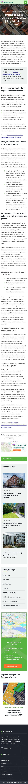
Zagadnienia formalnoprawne (14, 707)
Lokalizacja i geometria (9, 592)
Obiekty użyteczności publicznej (12, 597)
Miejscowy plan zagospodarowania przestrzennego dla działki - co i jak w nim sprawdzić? (14, 425)
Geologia (5, 588)
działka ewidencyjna (11, 435)
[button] (25, 2)
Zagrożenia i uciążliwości (10, 601)
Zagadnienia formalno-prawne (14, 11)
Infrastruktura (7, 584)
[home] (9, 2)
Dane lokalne (6, 575)
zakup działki (9, 438)
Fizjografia (6, 579)
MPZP (20, 435)
